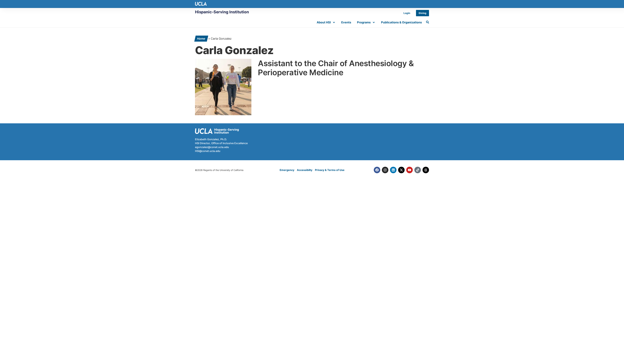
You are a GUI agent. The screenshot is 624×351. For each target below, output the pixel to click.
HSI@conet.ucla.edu (207, 151)
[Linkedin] (393, 170)
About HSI (324, 22)
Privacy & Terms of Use (329, 170)
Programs (364, 22)
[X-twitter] (401, 170)
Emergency (287, 170)
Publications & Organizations (401, 22)
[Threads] (425, 170)
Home (201, 38)
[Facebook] (377, 170)
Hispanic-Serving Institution (222, 12)
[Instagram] (385, 170)
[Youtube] (409, 170)
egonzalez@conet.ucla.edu (212, 147)
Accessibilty (304, 170)
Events (346, 22)
